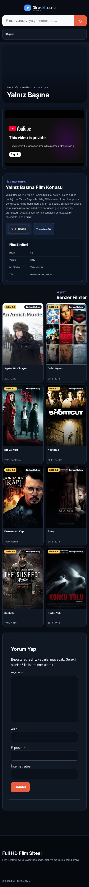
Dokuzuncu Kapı (14, 531)
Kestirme (53, 449)
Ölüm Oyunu (55, 368)
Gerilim (26, 87)
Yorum (17, 673)
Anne (51, 531)
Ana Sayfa (12, 87)
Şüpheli (9, 613)
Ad (14, 729)
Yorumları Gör (44, 229)
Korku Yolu (54, 613)
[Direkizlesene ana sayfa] (44, 8)
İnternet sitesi (21, 766)
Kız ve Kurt (11, 449)
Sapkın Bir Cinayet (15, 368)
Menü (9, 34)
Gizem (41, 274)
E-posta (18, 748)
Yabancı (49, 274)
